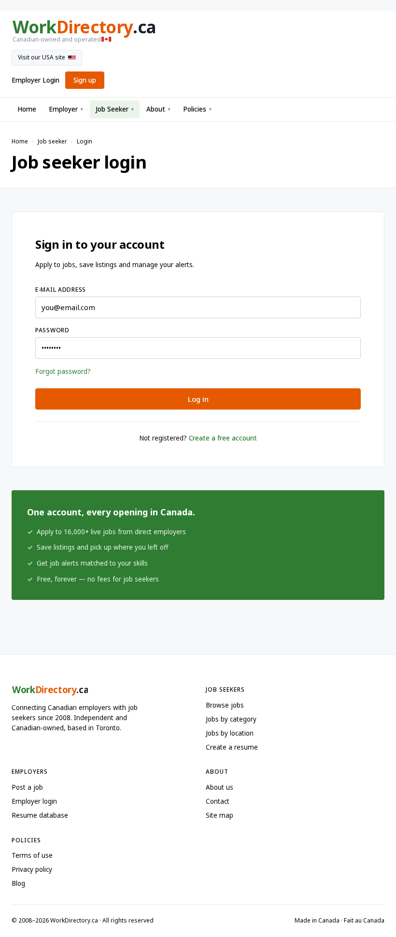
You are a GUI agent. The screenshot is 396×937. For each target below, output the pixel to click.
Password (52, 330)
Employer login (34, 801)
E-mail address (60, 289)
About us (219, 787)
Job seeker (52, 141)
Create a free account (223, 438)
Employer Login (35, 80)
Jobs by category (231, 719)
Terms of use (32, 855)
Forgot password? (63, 371)
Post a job (27, 787)
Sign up (84, 80)
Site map (219, 815)
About (158, 109)
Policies (197, 109)
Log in (198, 399)
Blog (18, 883)
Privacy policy (32, 869)
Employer (66, 109)
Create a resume (232, 747)
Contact (217, 801)
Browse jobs (225, 705)
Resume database (40, 815)
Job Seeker (115, 109)
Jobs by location (230, 733)
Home (26, 109)
